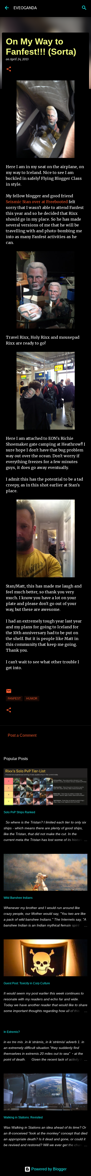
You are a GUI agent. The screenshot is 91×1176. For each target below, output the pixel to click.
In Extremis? (12, 1032)
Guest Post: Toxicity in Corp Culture (27, 983)
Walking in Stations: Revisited (23, 1117)
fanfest (14, 698)
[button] (9, 69)
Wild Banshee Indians (18, 897)
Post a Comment (22, 735)
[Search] (84, 8)
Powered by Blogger (48, 1169)
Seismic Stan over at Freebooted (37, 201)
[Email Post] (9, 693)
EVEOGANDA (25, 8)
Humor (31, 698)
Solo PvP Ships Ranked (19, 812)
